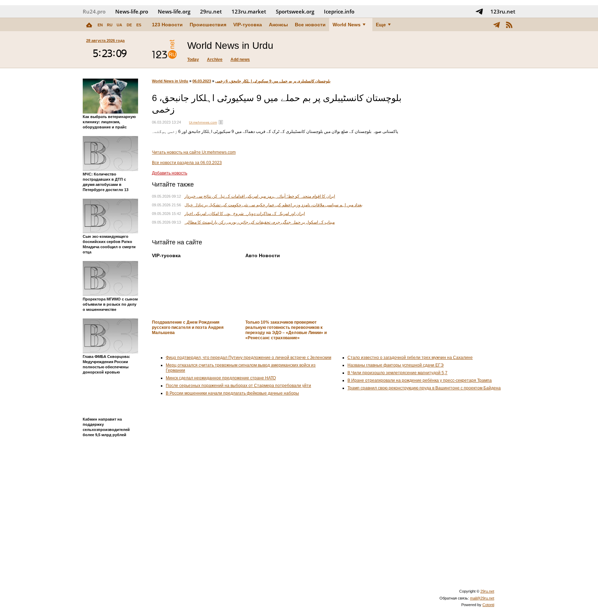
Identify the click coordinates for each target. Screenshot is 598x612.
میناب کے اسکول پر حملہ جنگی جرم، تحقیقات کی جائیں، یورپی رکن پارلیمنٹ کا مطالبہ (259, 222)
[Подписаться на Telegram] (479, 11)
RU (109, 25)
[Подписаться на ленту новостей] (509, 24)
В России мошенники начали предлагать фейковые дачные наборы (232, 393)
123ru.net (502, 11)
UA (119, 25)
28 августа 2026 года (105, 40)
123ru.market (249, 11)
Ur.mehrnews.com (203, 122)
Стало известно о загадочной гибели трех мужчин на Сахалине (410, 357)
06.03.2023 (201, 81)
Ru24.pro (94, 11)
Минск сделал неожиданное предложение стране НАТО (221, 378)
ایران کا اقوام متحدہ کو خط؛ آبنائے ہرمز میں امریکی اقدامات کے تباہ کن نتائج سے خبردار (259, 196)
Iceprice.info (339, 11)
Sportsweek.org (295, 11)
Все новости (310, 24)
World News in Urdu (170, 81)
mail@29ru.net (482, 598)
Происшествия (208, 24)
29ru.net (211, 11)
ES (138, 25)
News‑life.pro (131, 11)
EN (100, 25)
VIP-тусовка (247, 24)
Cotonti (488, 605)
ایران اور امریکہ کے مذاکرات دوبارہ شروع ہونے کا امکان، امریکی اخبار (244, 213)
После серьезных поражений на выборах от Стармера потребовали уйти (238, 385)
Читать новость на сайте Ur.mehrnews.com (194, 152)
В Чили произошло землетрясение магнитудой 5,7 (397, 372)
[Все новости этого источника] (221, 122)
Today (193, 59)
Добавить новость (169, 173)
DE (129, 25)
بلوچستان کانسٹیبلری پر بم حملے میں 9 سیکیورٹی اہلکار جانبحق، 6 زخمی (272, 81)
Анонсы (278, 24)
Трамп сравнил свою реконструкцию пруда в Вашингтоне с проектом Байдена (424, 388)
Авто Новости (262, 255)
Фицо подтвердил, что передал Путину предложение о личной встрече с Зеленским (248, 357)
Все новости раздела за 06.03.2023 (187, 162)
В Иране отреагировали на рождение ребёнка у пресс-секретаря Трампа (419, 380)
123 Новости (167, 24)
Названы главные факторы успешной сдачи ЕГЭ (395, 365)
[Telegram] (496, 24)
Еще (381, 24)
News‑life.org (174, 11)
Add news (240, 59)
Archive (215, 59)
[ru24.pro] (164, 49)
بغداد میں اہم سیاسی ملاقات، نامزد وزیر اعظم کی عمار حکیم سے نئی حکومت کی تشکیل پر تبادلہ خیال (273, 204)
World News (347, 24)
